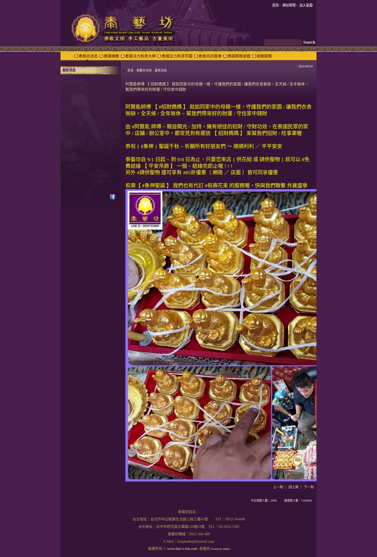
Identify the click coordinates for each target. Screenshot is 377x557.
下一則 (309, 487)
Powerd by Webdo (220, 549)
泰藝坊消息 (144, 70)
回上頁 (294, 487)
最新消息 (161, 70)
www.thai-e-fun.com (182, 549)
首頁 (130, 70)
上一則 (278, 487)
